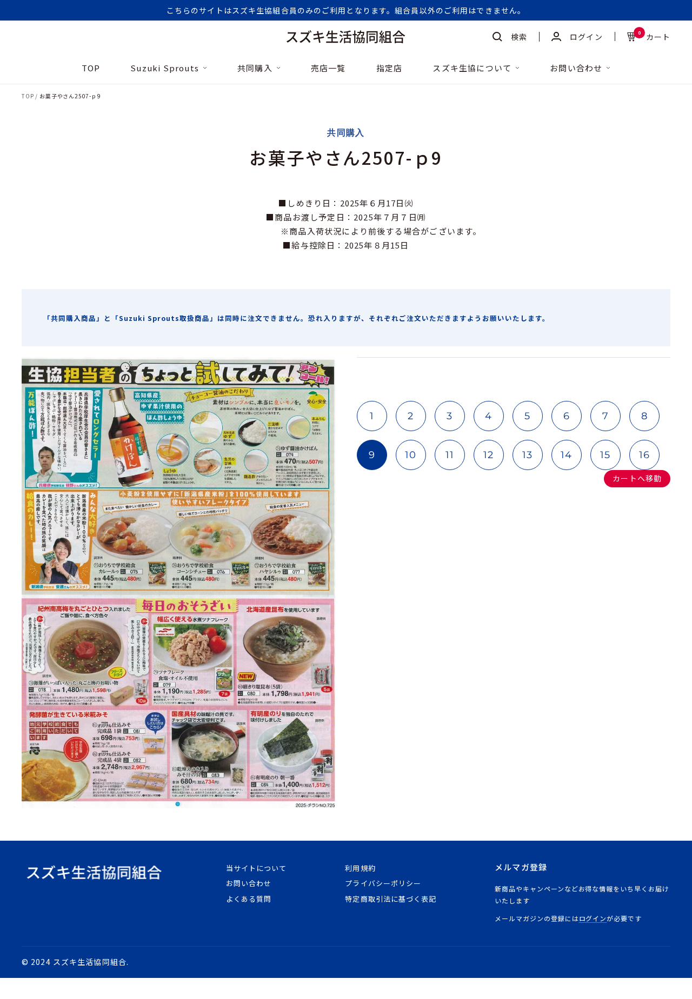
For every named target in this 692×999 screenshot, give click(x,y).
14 (567, 455)
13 (527, 455)
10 (411, 455)
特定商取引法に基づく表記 (390, 899)
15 (605, 455)
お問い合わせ (576, 68)
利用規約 (360, 868)
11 (450, 455)
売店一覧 (328, 68)
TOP (91, 68)
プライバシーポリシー (383, 883)
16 (644, 455)
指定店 (389, 68)
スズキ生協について (471, 68)
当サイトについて (256, 868)
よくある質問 (248, 899)
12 (488, 455)
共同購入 (254, 68)
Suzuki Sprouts (164, 68)
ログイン (593, 918)
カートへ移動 (637, 478)
